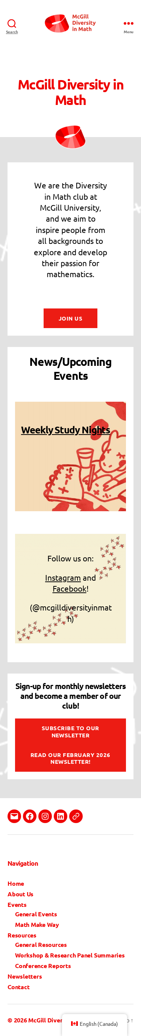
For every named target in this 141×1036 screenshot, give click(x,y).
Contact (18, 987)
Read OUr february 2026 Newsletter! (70, 758)
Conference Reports (43, 966)
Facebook (69, 588)
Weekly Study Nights (65, 429)
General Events (36, 914)
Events (17, 904)
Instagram (63, 577)
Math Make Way (37, 924)
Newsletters (25, 976)
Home (16, 883)
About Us (20, 894)
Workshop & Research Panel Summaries (70, 955)
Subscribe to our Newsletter (70, 731)
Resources (22, 935)
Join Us (71, 318)
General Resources (41, 944)
